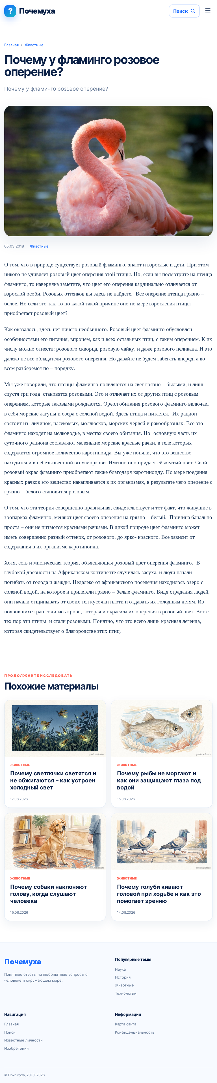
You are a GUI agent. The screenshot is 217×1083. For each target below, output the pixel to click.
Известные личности (23, 1040)
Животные (34, 45)
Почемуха (22, 961)
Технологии (125, 993)
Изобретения (16, 1048)
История (123, 977)
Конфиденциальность (134, 1032)
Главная (11, 45)
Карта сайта (125, 1024)
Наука (120, 969)
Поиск (9, 1032)
